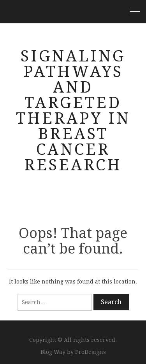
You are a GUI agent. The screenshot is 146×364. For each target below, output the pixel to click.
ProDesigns (90, 352)
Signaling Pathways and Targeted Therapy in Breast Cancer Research (73, 110)
